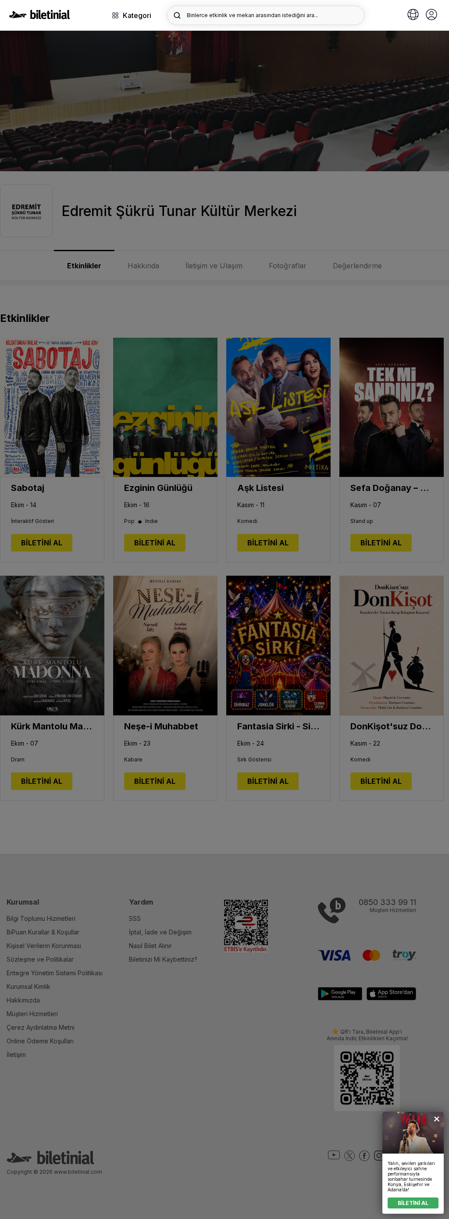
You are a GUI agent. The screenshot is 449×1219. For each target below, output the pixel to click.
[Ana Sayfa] (39, 16)
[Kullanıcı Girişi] (431, 15)
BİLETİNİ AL (413, 1203)
